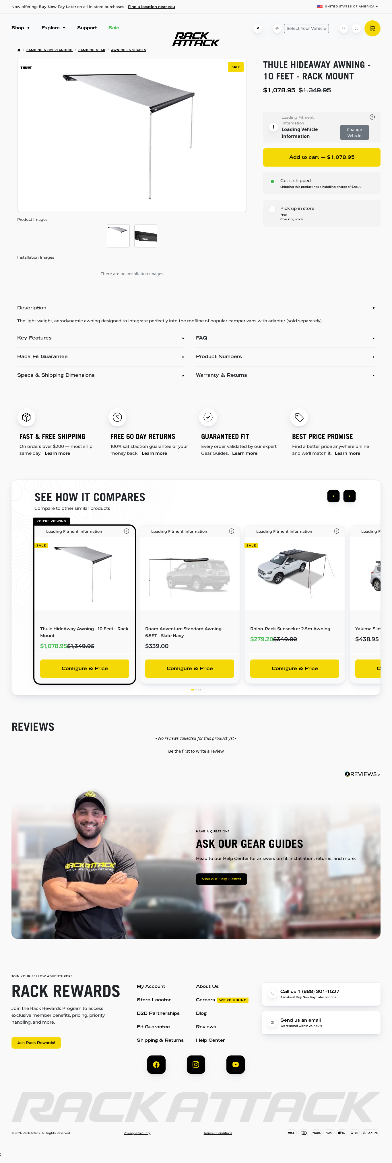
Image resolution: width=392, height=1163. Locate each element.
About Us (207, 987)
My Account (151, 987)
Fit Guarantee (153, 1027)
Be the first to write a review (196, 751)
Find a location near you (151, 6)
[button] (196, 750)
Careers (205, 1000)
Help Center (210, 1041)
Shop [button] (18, 28)
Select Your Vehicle (306, 28)
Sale (113, 28)
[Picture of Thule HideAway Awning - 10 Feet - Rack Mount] (118, 236)
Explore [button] (51, 28)
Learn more (57, 453)
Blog (201, 1014)
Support (87, 28)
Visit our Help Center (221, 879)
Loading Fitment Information (298, 120)
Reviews (206, 1027)
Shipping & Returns (160, 1041)
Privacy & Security (137, 1133)
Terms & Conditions (218, 1133)
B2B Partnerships (158, 1014)
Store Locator (154, 1000)
